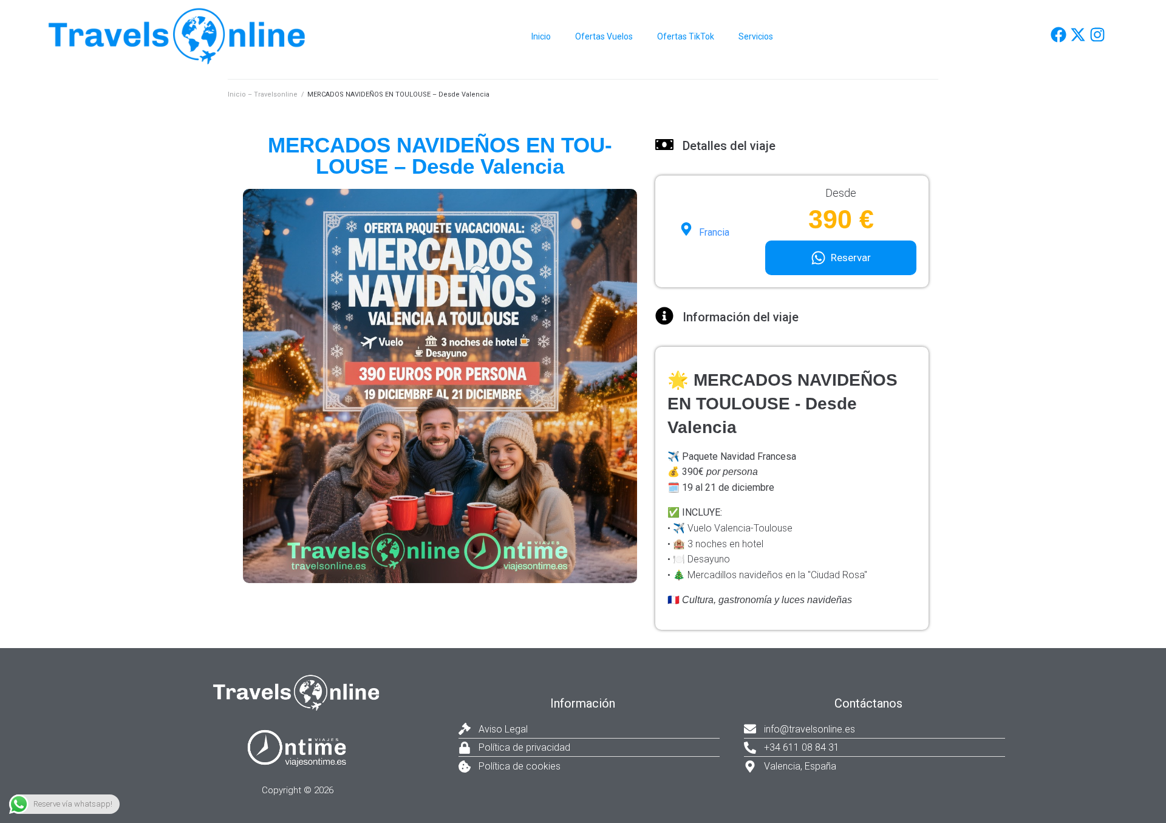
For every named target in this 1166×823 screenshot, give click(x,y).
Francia (714, 232)
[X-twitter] (1078, 35)
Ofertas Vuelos (604, 36)
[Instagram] (1097, 35)
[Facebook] (1058, 35)
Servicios (755, 36)
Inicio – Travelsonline (263, 94)
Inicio (541, 36)
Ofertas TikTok (685, 36)
